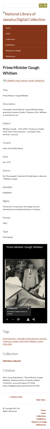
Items (8, 33)
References (10, 56)
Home (8, 28)
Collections (10, 39)
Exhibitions (10, 45)
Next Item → (41, 400)
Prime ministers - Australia (14, 338)
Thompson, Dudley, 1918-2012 (15, 341)
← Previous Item (15, 397)
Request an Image (13, 50)
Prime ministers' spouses (36, 338)
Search (45, 5)
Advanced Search (41, 5)
